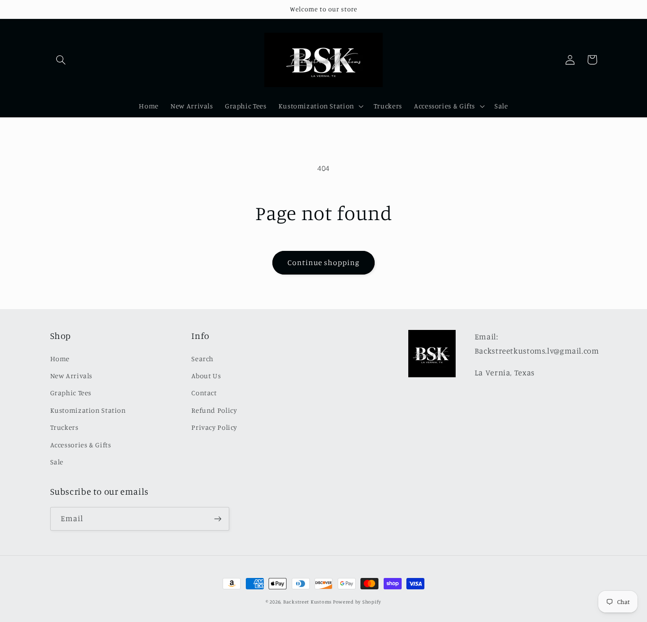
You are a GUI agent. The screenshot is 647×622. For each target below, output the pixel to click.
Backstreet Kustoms (308, 601)
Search (202, 359)
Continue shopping (324, 262)
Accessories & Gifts (80, 445)
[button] (61, 60)
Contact (203, 393)
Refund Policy (214, 410)
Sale (57, 462)
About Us (206, 376)
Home (60, 359)
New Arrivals (71, 376)
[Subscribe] (217, 518)
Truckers (64, 427)
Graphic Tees (71, 393)
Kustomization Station (88, 410)
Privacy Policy (214, 427)
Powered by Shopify (357, 601)
